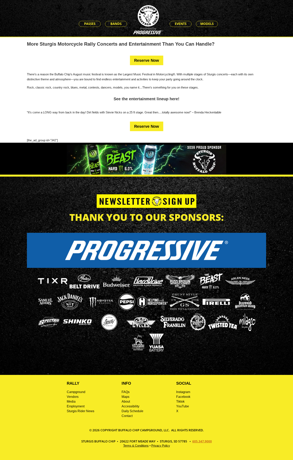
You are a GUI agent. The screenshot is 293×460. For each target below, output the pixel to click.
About (126, 401)
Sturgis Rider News (80, 411)
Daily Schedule (132, 411)
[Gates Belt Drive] (84, 287)
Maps (125, 396)
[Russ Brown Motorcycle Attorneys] (180, 287)
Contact (127, 416)
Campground (76, 392)
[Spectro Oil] (48, 330)
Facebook (183, 396)
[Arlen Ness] (240, 288)
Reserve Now (146, 60)
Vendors (73, 396)
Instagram (183, 392)
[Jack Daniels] (70, 309)
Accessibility (130, 406)
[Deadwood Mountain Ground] (245, 309)
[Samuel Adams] (45, 309)
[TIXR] (53, 289)
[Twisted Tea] (222, 330)
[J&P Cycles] (141, 329)
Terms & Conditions (136, 445)
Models (207, 24)
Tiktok (180, 401)
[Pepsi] (127, 309)
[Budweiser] (116, 288)
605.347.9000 (202, 441)
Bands (116, 24)
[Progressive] (146, 266)
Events (181, 24)
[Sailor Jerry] (109, 329)
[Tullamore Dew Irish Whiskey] (138, 350)
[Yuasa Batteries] (156, 350)
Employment (76, 406)
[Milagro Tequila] (247, 330)
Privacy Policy (160, 445)
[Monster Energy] (101, 308)
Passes (89, 24)
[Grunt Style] (185, 308)
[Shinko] (77, 325)
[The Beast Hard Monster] (210, 289)
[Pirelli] (216, 305)
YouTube (182, 406)
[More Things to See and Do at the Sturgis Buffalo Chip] (224, 24)
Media (71, 401)
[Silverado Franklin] (173, 328)
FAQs (126, 392)
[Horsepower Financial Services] (153, 306)
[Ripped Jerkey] (198, 330)
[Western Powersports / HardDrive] (148, 285)
